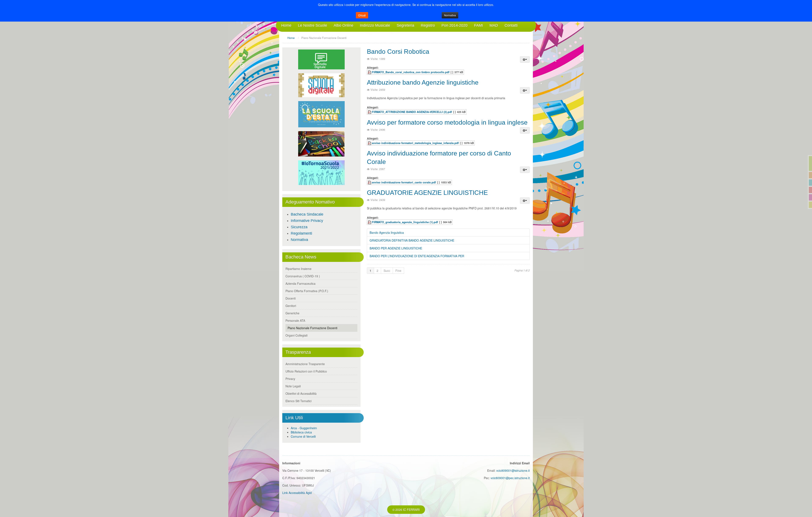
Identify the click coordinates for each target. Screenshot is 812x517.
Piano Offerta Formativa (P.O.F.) (306, 291)
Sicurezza (299, 227)
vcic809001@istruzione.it (513, 470)
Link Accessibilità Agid (297, 493)
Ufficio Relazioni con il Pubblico (306, 371)
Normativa (450, 15)
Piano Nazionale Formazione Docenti (312, 328)
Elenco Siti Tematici (298, 401)
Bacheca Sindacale (307, 214)
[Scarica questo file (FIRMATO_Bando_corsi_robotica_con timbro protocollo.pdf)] (370, 72)
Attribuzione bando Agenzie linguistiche (423, 82)
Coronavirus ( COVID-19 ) (302, 276)
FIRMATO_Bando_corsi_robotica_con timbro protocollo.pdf (410, 72)
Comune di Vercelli (303, 436)
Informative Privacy (307, 221)
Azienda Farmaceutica (300, 283)
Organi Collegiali (296, 335)
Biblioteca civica (301, 432)
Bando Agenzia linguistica (387, 232)
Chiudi (362, 15)
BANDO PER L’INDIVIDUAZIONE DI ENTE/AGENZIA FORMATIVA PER (417, 256)
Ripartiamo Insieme (298, 269)
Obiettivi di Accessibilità (301, 393)
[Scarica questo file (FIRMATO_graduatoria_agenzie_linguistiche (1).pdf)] (370, 222)
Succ (387, 270)
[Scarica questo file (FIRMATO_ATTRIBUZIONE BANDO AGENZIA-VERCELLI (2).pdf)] (370, 112)
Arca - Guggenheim (304, 428)
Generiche (292, 313)
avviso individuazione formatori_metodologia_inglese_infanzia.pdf (415, 143)
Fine (398, 270)
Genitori (290, 306)
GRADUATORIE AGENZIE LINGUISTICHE (427, 192)
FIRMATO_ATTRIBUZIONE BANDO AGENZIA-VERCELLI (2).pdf (412, 112)
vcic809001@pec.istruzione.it (510, 478)
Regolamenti (301, 233)
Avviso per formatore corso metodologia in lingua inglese (447, 122)
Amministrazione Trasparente (305, 364)
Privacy (290, 379)
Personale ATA (295, 320)
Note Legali (293, 386)
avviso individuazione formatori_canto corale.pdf (404, 182)
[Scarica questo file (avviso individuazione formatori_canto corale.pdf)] (370, 182)
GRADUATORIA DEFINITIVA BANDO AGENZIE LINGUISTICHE (412, 240)
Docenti (290, 298)
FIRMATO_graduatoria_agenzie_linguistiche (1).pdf (405, 222)
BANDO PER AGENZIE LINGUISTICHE (396, 248)
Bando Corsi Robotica (398, 51)
